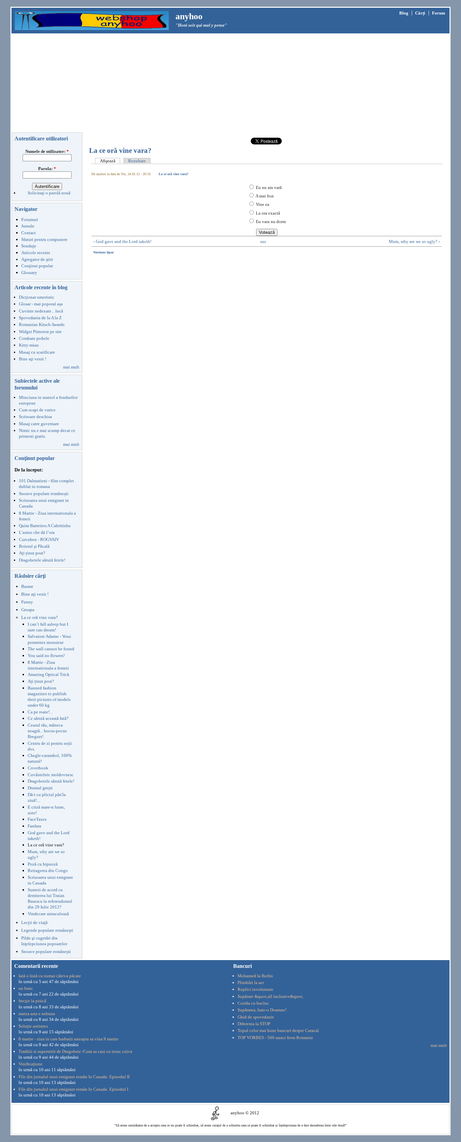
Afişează (107, 160)
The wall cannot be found (51, 648)
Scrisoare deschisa (35, 416)
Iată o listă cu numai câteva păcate (50, 975)
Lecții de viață (34, 922)
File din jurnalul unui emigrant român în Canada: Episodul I (73, 1089)
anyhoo (188, 16)
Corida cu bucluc (253, 1003)
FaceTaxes (37, 819)
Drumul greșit (40, 787)
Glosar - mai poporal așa (41, 303)
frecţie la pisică (32, 1000)
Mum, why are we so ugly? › (414, 241)
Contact (28, 232)
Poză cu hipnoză (43, 864)
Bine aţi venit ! (32, 358)
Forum (438, 13)
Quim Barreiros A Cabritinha (45, 525)
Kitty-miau (29, 345)
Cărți (420, 13)
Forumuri (29, 219)
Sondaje (28, 245)
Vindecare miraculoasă (48, 913)
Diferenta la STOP (254, 1023)
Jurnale (27, 225)
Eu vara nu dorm (270, 221)
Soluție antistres (33, 1026)
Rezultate (137, 160)
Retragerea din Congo (48, 870)
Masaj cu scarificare (37, 352)
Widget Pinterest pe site (40, 331)
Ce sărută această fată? (48, 718)
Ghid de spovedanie (256, 1016)
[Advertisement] (230, 84)
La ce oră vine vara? (39, 617)
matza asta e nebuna (37, 1013)
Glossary (29, 272)
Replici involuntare (255, 989)
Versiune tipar (103, 252)
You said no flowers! (46, 655)
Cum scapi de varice (37, 409)
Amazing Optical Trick (49, 674)
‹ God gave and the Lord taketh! (122, 241)
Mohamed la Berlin (255, 975)
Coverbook (38, 767)
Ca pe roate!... (40, 711)
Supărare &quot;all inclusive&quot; (270, 996)
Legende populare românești (47, 930)
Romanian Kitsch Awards (41, 324)
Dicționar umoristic (36, 297)
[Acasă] (92, 20)
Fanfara (34, 825)
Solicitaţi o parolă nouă (49, 192)
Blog (403, 13)
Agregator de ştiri (37, 259)
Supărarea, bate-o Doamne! (262, 1009)
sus (263, 241)
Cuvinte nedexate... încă (41, 311)
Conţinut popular (37, 265)
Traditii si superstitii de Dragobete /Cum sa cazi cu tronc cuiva (75, 1051)
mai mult (71, 367)
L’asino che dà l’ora (37, 532)
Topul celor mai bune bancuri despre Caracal (278, 1030)
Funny (27, 601)
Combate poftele (34, 338)
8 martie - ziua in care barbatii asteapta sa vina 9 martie (68, 1038)
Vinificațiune (31, 1063)
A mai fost (264, 195)
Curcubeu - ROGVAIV (39, 539)
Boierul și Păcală (34, 546)
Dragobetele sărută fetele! (42, 560)
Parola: (47, 168)
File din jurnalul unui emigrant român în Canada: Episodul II (74, 1076)
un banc (26, 988)
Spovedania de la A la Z (40, 317)
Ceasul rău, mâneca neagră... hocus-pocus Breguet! (47, 731)
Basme (27, 586)
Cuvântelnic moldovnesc (51, 774)
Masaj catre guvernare (39, 423)
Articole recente (35, 252)
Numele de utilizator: (47, 151)
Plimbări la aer (251, 982)
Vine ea (262, 204)
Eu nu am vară (268, 187)
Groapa (27, 609)
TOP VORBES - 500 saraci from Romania (275, 1037)
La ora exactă (267, 213)
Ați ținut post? (32, 552)
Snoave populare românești (44, 493)
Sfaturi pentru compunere (44, 239)
